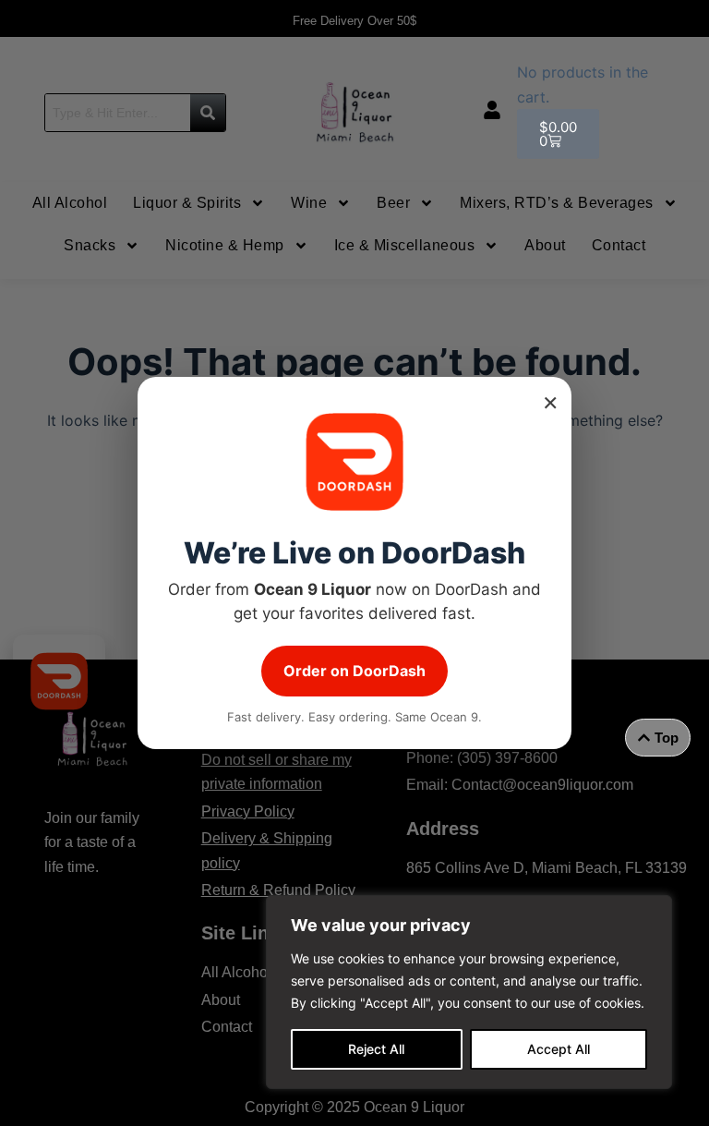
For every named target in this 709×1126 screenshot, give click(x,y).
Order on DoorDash (354, 670)
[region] (469, 992)
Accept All (558, 1049)
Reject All (376, 1049)
